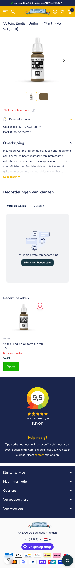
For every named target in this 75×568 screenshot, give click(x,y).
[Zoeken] (13, 11)
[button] (64, 60)
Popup (33, 110)
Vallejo (7, 29)
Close (37, 472)
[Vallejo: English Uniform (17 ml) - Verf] (23, 317)
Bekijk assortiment (5, 11)
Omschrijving (13, 142)
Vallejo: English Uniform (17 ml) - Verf (23, 346)
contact (39, 455)
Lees (10, 177)
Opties (11, 366)
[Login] (55, 11)
